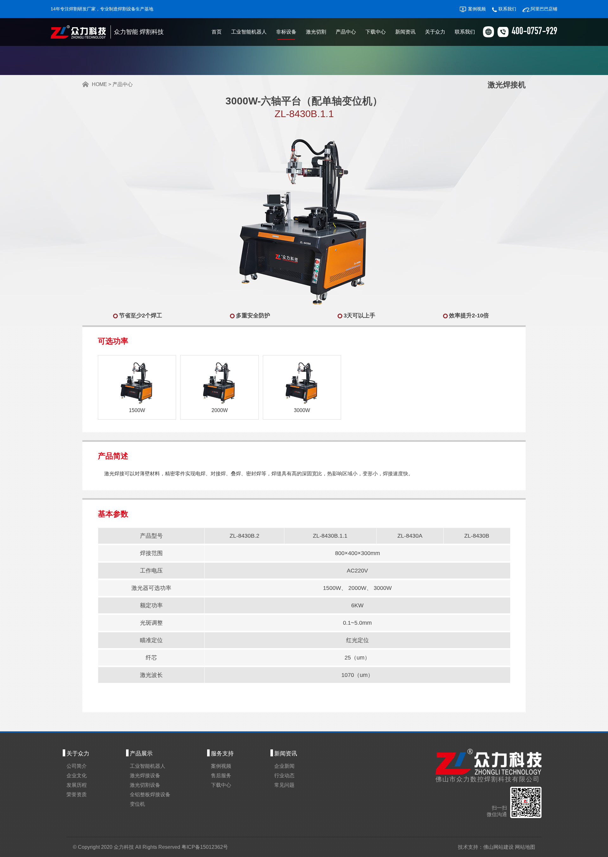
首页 (217, 31)
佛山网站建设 (498, 847)
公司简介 (76, 766)
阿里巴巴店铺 (544, 8)
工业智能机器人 (249, 31)
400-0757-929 (534, 32)
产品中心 (346, 31)
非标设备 (286, 31)
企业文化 (76, 775)
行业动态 (284, 775)
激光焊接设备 (145, 775)
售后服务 (221, 775)
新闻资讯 (405, 31)
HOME (99, 84)
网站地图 (525, 847)
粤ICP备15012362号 (204, 847)
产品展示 (141, 753)
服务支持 (222, 753)
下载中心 (375, 31)
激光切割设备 (145, 785)
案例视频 (477, 8)
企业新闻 (284, 766)
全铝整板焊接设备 (150, 794)
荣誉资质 (76, 794)
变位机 (137, 804)
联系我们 (507, 8)
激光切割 (316, 31)
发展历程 (76, 785)
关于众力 (435, 31)
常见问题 (284, 785)
